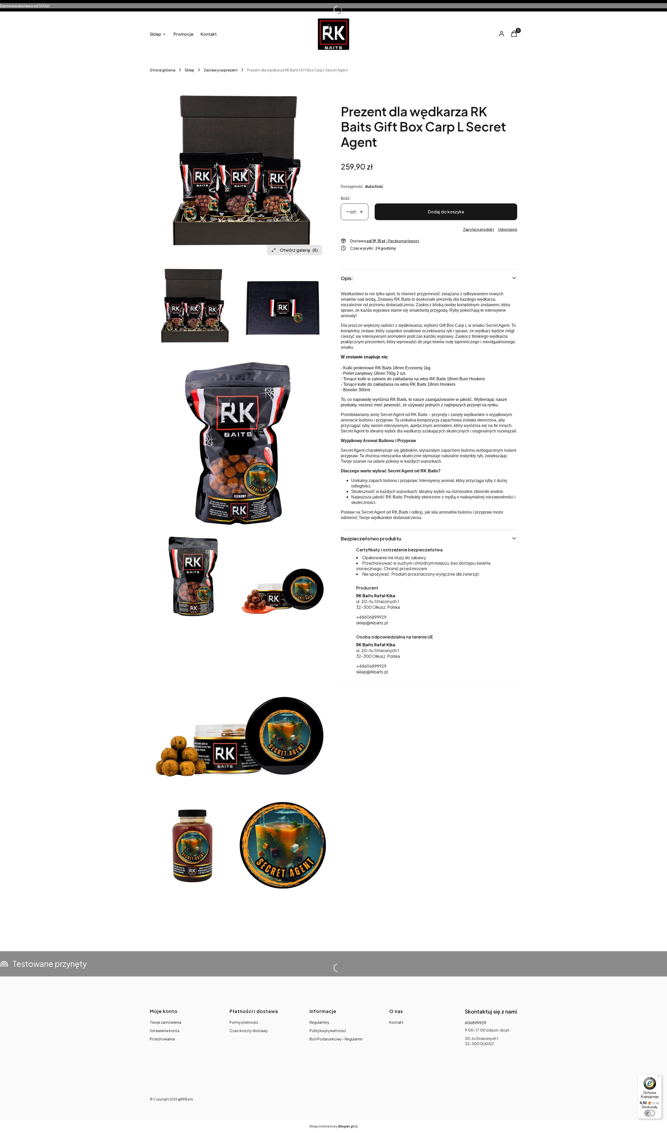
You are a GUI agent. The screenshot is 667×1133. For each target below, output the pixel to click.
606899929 (475, 1022)
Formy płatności (244, 1022)
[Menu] (659, 1077)
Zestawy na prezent (221, 70)
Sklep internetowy (331, 1126)
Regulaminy (320, 1022)
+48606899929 (371, 617)
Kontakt (396, 1022)
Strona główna (162, 70)
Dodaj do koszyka (446, 211)
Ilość (345, 198)
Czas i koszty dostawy (249, 1030)
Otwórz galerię (299, 250)
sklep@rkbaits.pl (372, 622)
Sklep (189, 70)
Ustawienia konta (164, 1030)
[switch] (650, 1113)
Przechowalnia (162, 1038)
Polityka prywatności (328, 1030)
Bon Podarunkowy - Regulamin (336, 1038)
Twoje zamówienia (165, 1022)
